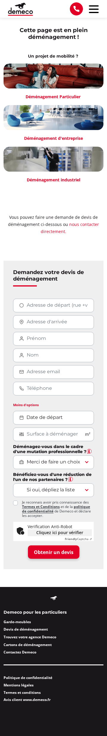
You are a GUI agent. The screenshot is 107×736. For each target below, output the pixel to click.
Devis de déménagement (26, 629)
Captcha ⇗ (78, 539)
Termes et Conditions (41, 506)
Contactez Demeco (20, 652)
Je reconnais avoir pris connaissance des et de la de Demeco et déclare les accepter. (56, 509)
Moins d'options (26, 405)
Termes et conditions (22, 692)
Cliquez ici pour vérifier (59, 532)
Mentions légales (19, 685)
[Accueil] (20, 9)
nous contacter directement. (70, 227)
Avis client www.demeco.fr (27, 699)
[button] (89, 451)
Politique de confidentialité (28, 677)
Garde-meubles (17, 622)
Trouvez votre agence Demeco (30, 637)
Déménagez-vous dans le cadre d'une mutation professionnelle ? (49, 449)
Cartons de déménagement (28, 644)
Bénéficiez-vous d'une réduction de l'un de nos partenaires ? (52, 477)
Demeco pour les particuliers (35, 612)
